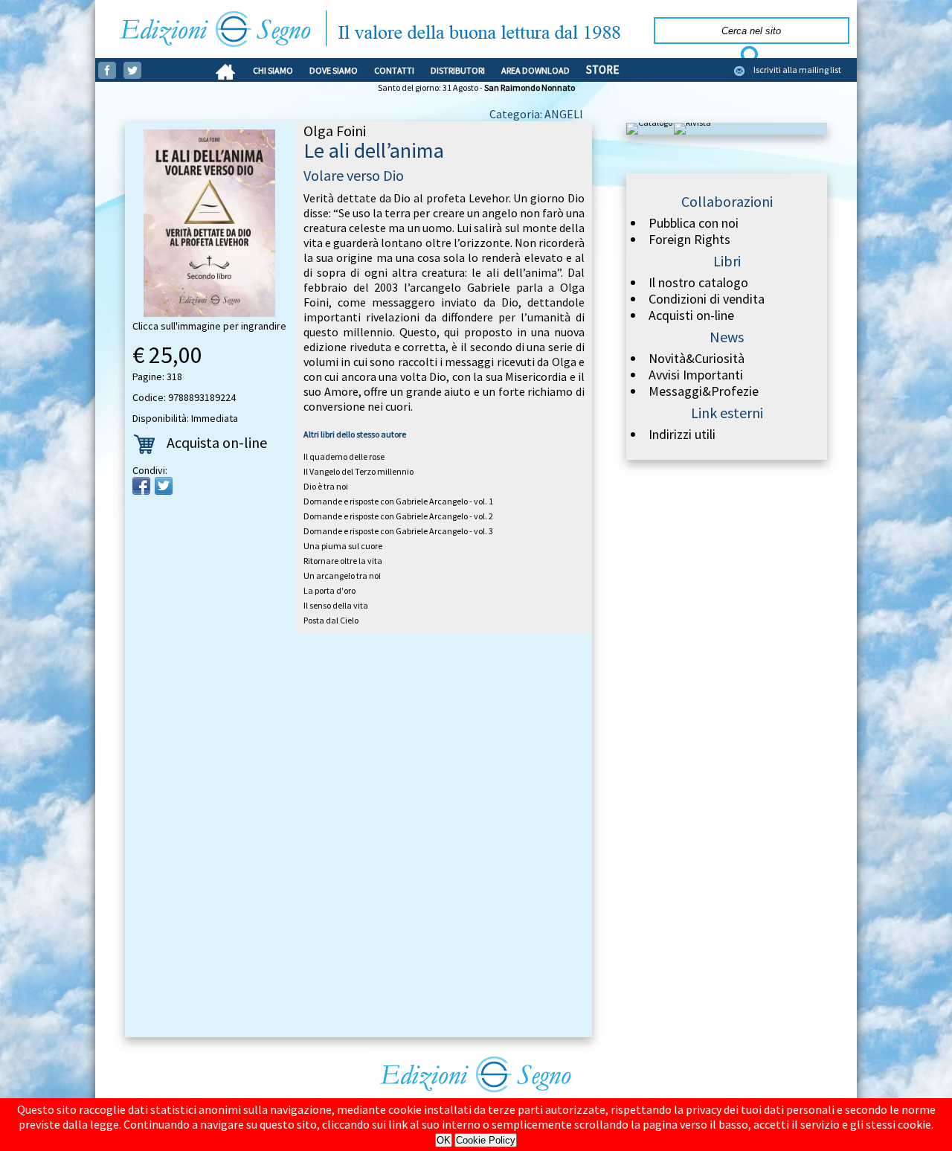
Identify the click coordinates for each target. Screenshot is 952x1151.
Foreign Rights (689, 239)
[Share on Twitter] (164, 486)
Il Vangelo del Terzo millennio (358, 471)
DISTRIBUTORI (458, 70)
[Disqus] (358, 838)
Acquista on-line (217, 442)
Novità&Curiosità (696, 358)
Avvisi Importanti (696, 375)
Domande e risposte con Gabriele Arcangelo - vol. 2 (398, 516)
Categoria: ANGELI (536, 113)
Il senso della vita (335, 605)
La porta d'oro (329, 590)
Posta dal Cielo (330, 620)
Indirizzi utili (682, 434)
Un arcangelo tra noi (342, 575)
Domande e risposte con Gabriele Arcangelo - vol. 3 (398, 530)
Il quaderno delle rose (344, 456)
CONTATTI (394, 70)
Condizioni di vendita (707, 299)
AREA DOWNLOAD (535, 70)
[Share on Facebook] (141, 486)
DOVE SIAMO (333, 70)
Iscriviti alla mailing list (797, 69)
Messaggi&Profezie (704, 391)
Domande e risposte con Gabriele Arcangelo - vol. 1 (398, 501)
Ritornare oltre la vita (342, 560)
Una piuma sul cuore (342, 545)
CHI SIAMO (273, 70)
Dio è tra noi (325, 486)
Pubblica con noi (694, 223)
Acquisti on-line (691, 315)
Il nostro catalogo (698, 283)
